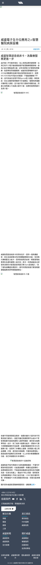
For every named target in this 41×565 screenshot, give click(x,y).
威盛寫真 (25, 525)
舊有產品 (25, 518)
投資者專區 (26, 548)
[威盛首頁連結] (20, 490)
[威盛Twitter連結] (24, 498)
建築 (4, 525)
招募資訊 (25, 545)
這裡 (32, 484)
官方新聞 (6, 545)
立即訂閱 (7, 509)
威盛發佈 (36, 49)
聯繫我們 (25, 541)
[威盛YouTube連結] (12, 498)
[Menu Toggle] (3, 3)
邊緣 (4, 522)
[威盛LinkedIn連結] (20, 498)
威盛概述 (25, 538)
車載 (4, 518)
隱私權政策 (25, 555)
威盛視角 (6, 541)
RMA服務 (25, 522)
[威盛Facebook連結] (16, 498)
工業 (4, 528)
